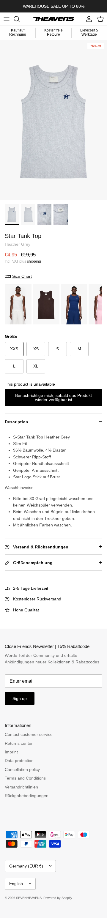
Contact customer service (29, 734)
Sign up (19, 698)
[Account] (87, 19)
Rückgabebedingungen (26, 795)
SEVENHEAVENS (29, 898)
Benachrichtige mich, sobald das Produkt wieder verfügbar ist (53, 397)
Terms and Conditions (25, 778)
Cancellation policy (22, 769)
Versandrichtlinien (21, 787)
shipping (34, 261)
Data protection (19, 760)
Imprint (11, 752)
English (16, 883)
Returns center (19, 743)
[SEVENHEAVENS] (53, 19)
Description (16, 421)
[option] (53, 120)
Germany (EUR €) (26, 866)
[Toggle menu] (6, 19)
